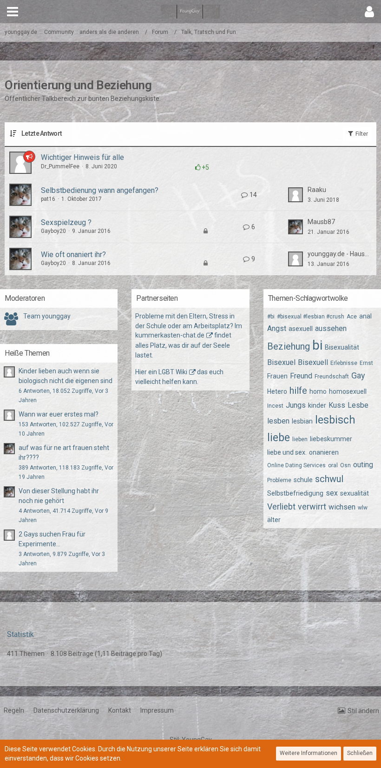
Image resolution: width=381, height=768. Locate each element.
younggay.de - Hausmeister (340, 254)
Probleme (279, 480)
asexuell (301, 328)
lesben (278, 421)
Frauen (277, 376)
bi (317, 345)
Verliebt (281, 506)
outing (363, 464)
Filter (361, 134)
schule (303, 479)
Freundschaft (332, 376)
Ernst (366, 363)
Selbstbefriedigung (295, 493)
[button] (12, 11)
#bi (271, 316)
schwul (329, 478)
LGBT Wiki (172, 372)
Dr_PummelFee (60, 166)
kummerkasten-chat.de (169, 335)
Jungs (296, 405)
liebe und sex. (287, 452)
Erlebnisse (343, 363)
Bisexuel (281, 362)
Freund (301, 375)
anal (365, 316)
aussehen (331, 328)
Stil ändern (363, 711)
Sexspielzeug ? (66, 222)
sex (332, 493)
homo (318, 391)
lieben (300, 439)
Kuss (336, 405)
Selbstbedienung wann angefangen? (99, 190)
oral (333, 465)
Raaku (317, 189)
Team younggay (47, 316)
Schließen (360, 753)
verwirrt (312, 506)
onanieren (324, 452)
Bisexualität (342, 347)
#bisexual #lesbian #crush (310, 316)
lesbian (302, 421)
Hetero (277, 391)
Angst (276, 328)
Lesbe (358, 405)
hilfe (298, 390)
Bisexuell (313, 362)
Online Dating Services (296, 465)
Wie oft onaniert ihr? (73, 254)
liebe (278, 437)
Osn (345, 465)
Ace (352, 316)
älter (274, 519)
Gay (358, 375)
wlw (363, 507)
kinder (317, 405)
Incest (275, 406)
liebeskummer (331, 439)
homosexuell (348, 391)
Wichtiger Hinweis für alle (82, 157)
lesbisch (335, 420)
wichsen (341, 507)
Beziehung (288, 346)
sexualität (354, 493)
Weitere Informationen (308, 753)
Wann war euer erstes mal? (59, 414)
